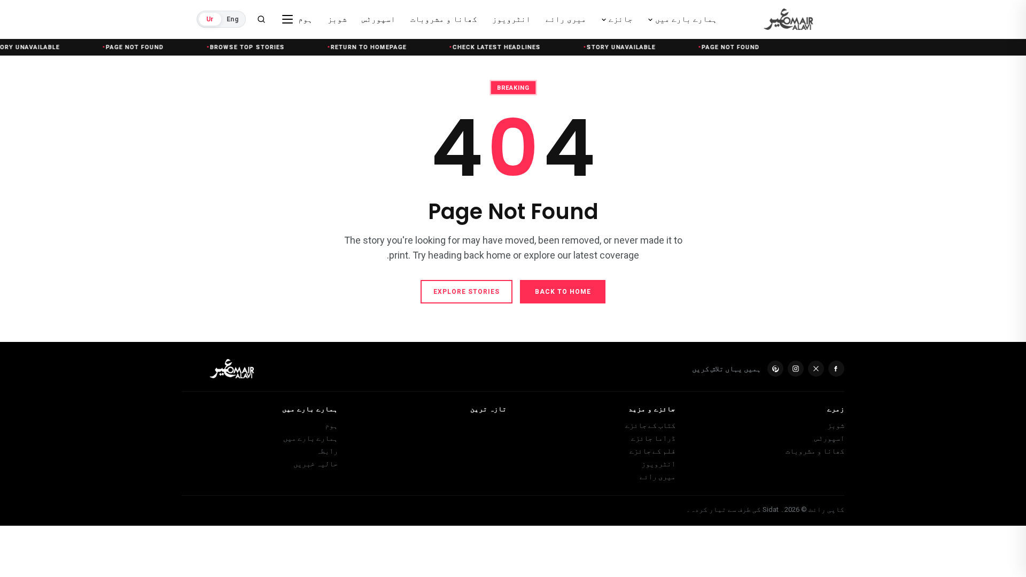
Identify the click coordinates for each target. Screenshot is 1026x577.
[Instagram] (796, 369)
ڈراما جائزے (653, 438)
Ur (209, 19)
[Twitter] (816, 369)
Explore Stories (466, 291)
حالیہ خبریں (315, 463)
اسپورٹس (829, 438)
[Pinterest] (775, 369)
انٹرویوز (658, 463)
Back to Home (563, 291)
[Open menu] (287, 19)
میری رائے (657, 476)
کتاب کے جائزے (650, 425)
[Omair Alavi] (780, 19)
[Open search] (261, 19)
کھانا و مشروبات (815, 451)
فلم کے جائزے (652, 451)
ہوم (331, 425)
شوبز (835, 425)
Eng (232, 19)
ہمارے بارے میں (310, 438)
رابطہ (327, 451)
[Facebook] (836, 369)
